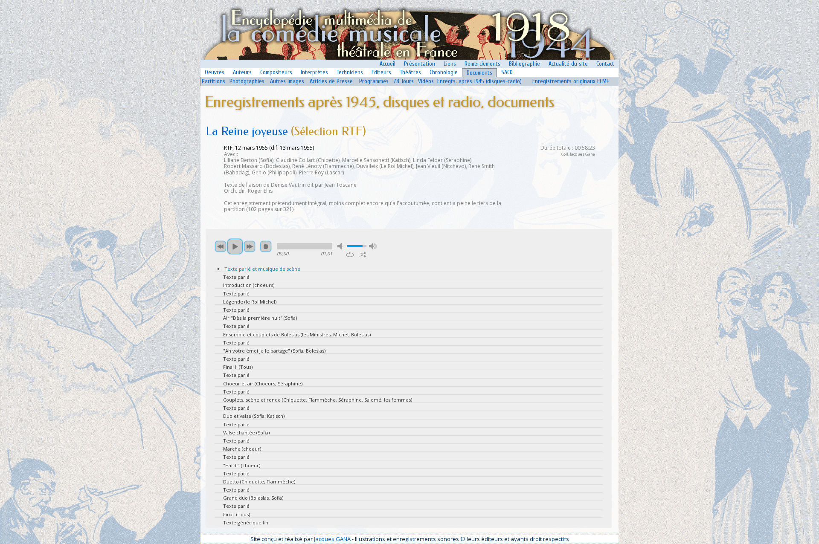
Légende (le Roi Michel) (249, 301)
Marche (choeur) (242, 449)
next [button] (250, 246)
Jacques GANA (332, 539)
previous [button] (221, 246)
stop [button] (266, 246)
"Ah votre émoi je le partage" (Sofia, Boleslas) (274, 350)
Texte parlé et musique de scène (262, 269)
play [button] (235, 246)
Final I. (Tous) (238, 367)
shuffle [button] (362, 254)
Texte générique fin (245, 522)
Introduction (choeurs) (248, 285)
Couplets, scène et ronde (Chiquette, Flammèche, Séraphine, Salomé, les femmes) (317, 399)
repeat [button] (350, 254)
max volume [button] (373, 246)
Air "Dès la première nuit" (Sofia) (260, 318)
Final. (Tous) (236, 514)
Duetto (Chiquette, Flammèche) (259, 481)
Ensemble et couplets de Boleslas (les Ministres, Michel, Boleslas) (297, 334)
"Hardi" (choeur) (241, 465)
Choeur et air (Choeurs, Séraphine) (262, 383)
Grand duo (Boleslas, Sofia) (253, 498)
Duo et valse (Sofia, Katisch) (254, 416)
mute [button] (341, 246)
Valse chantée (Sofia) (246, 432)
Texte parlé (236, 277)
